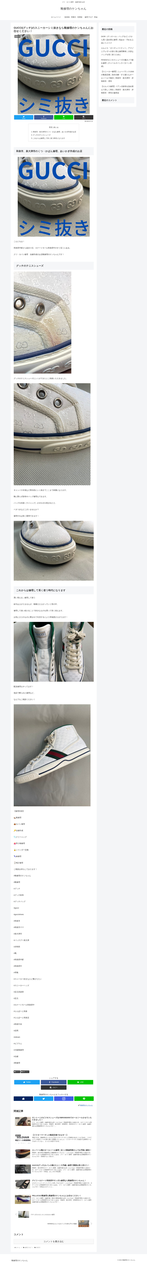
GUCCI (17, 1071)
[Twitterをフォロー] (43, 1098)
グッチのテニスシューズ (41, 135)
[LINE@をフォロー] (84, 1098)
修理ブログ (25, 1071)
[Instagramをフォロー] (64, 1098)
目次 (51, 127)
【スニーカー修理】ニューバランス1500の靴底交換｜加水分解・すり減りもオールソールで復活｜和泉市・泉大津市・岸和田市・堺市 (117, 76)
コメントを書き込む (54, 1241)
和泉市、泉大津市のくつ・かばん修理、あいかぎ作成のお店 (54, 132)
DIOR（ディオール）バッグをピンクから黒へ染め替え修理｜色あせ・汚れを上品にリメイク (117, 39)
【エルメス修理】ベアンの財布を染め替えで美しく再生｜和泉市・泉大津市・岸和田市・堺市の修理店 (117, 89)
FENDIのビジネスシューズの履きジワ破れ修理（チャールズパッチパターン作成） (117, 63)
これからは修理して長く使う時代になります (49, 138)
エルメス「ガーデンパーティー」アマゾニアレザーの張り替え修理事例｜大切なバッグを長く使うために (117, 51)
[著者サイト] (23, 1098)
